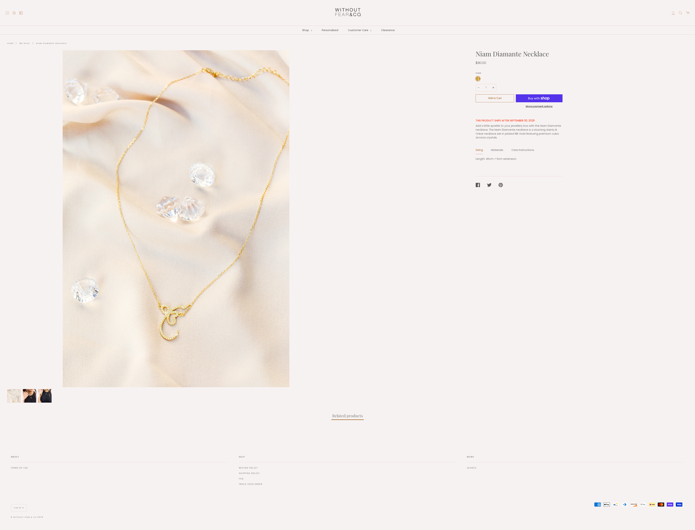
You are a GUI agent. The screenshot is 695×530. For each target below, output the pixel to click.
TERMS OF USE (19, 468)
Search (472, 468)
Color (478, 73)
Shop (306, 30)
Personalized (330, 30)
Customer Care (358, 30)
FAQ (241, 478)
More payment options (539, 106)
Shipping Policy (249, 473)
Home (10, 43)
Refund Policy (248, 468)
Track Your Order (250, 484)
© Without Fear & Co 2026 (27, 517)
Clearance (388, 30)
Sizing (479, 150)
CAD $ (17, 507)
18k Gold (24, 43)
